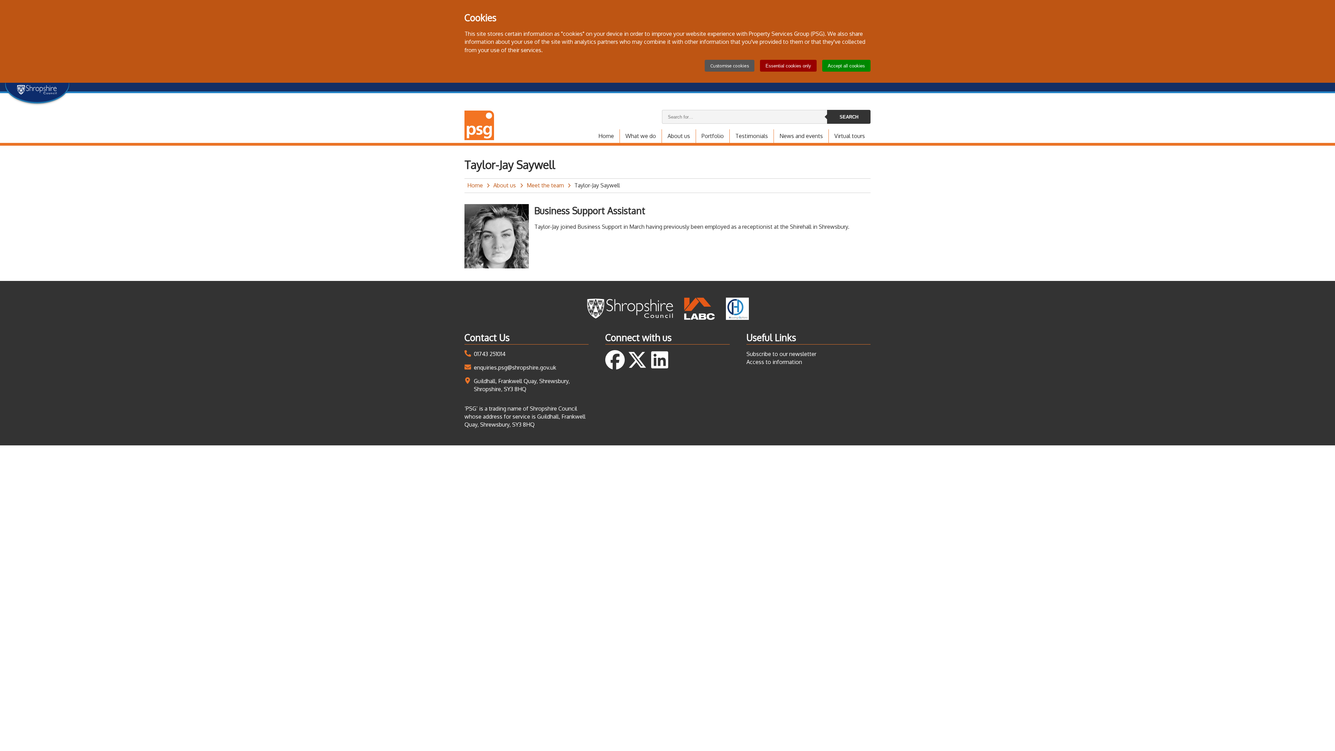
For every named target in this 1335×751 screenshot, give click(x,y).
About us (679, 135)
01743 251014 (489, 353)
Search (849, 117)
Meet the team (545, 185)
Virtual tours (849, 135)
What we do (640, 135)
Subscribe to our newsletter (781, 353)
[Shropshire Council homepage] (37, 91)
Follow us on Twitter (637, 360)
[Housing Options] (737, 309)
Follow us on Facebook (615, 360)
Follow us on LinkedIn (659, 360)
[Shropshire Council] (629, 309)
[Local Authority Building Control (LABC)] (699, 309)
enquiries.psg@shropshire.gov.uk (515, 367)
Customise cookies (729, 65)
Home (606, 135)
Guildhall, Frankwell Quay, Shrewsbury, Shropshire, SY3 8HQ (522, 385)
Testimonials (751, 135)
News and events (801, 135)
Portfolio (713, 135)
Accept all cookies (846, 65)
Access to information (774, 361)
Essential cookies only (788, 65)
